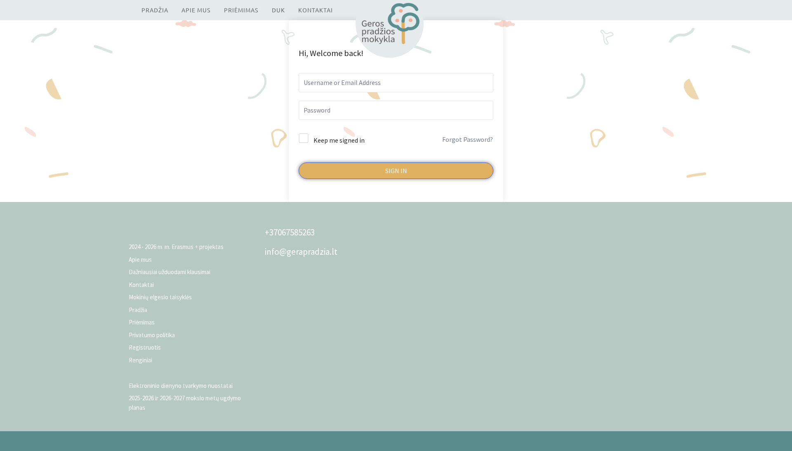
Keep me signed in (339, 140)
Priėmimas (241, 10)
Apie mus (196, 10)
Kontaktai (315, 10)
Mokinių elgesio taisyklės (160, 297)
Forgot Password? (467, 139)
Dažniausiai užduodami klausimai (169, 272)
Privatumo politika (152, 335)
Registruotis (145, 347)
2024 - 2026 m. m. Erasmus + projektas (176, 247)
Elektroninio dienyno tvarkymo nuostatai (181, 386)
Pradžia (154, 10)
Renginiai (140, 360)
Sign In (396, 171)
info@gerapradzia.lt (301, 251)
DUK (278, 10)
